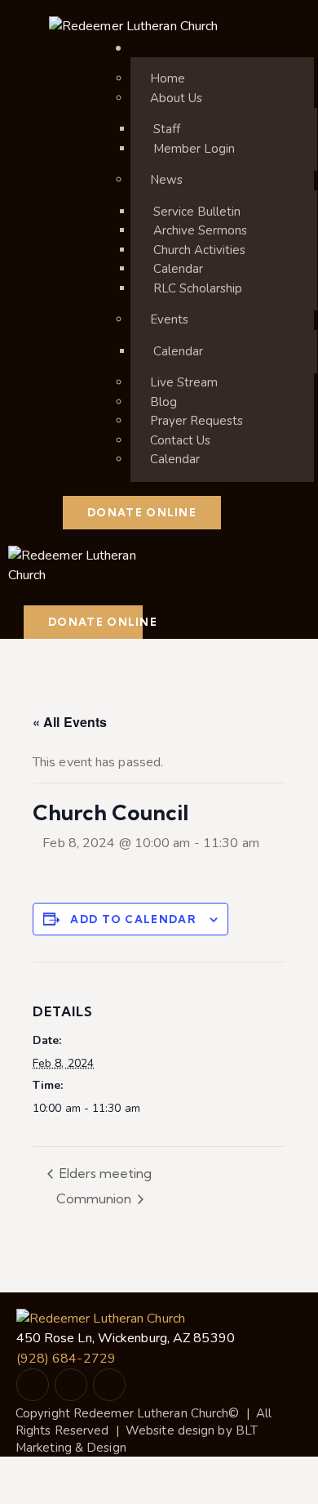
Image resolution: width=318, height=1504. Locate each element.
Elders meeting (104, 1173)
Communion (95, 1198)
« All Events (70, 721)
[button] (28, 595)
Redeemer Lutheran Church (150, 1413)
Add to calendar (133, 919)
